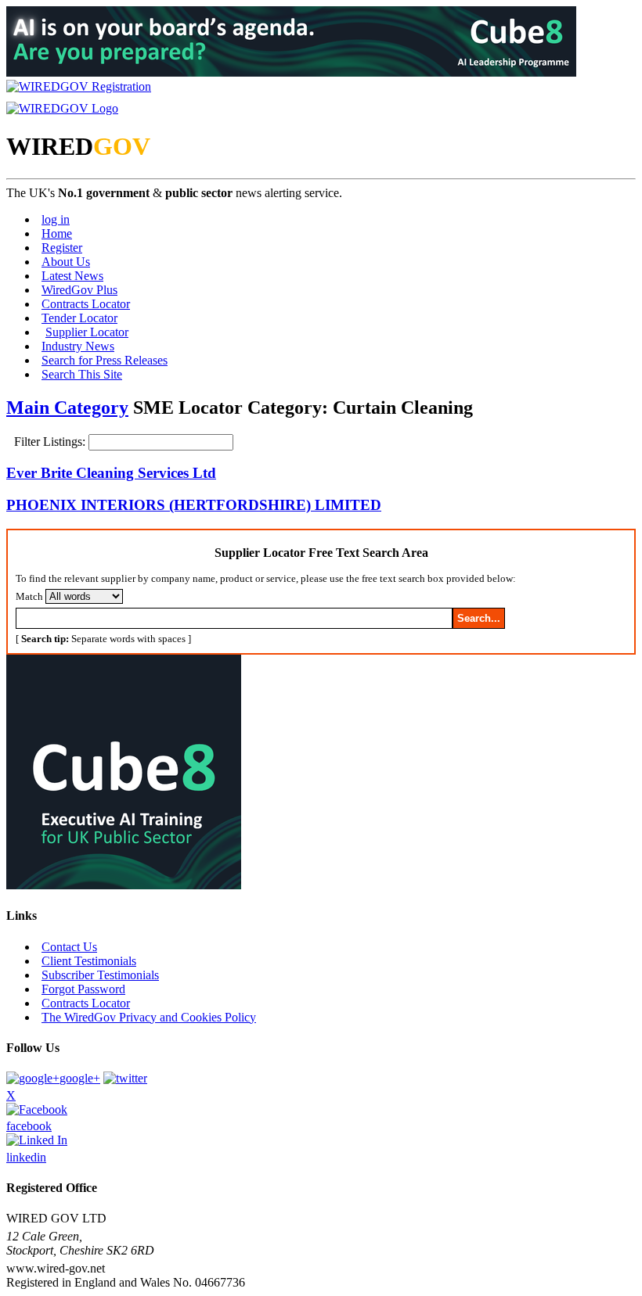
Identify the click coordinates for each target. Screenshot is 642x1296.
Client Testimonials (88, 961)
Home (56, 233)
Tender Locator (79, 318)
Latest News (72, 275)
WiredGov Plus (79, 289)
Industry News (77, 346)
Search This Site (81, 374)
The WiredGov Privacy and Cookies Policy (148, 1017)
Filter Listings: (51, 441)
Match (29, 596)
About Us (65, 261)
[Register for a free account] (78, 86)
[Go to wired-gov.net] (62, 108)
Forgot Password (83, 989)
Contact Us (69, 946)
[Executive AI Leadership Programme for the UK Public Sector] (291, 72)
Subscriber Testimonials (100, 975)
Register (61, 247)
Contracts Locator (85, 304)
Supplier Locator (86, 332)
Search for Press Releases (104, 360)
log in (55, 219)
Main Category (67, 407)
